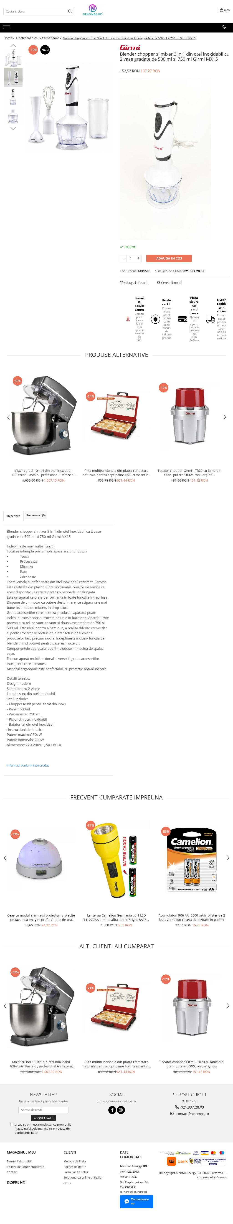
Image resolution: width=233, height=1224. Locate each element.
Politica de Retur (74, 1167)
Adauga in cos (169, 258)
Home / (9, 38)
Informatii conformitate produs (28, 765)
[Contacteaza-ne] (224, 27)
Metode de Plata (74, 1161)
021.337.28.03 (192, 1107)
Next (13, 128)
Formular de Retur (75, 1172)
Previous (13, 46)
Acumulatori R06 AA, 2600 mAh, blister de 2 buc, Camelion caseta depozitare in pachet (192, 917)
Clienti (69, 1152)
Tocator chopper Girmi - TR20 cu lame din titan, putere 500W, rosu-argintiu (189, 472)
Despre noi (17, 1182)
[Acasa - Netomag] (104, 11)
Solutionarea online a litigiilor (83, 1177)
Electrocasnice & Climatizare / (39, 38)
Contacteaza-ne (140, 1201)
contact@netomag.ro (192, 1113)
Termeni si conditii (19, 1161)
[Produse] (7, 28)
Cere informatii (171, 282)
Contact (12, 1172)
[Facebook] (112, 1110)
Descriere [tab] (13, 516)
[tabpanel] (69, 107)
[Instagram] (121, 1110)
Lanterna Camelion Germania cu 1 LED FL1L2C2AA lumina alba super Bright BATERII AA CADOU (116, 917)
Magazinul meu (21, 1152)
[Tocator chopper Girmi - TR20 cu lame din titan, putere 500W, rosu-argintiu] (189, 416)
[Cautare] (70, 11)
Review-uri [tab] (36, 515)
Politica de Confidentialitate (25, 1167)
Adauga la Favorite (136, 282)
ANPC (67, 1183)
